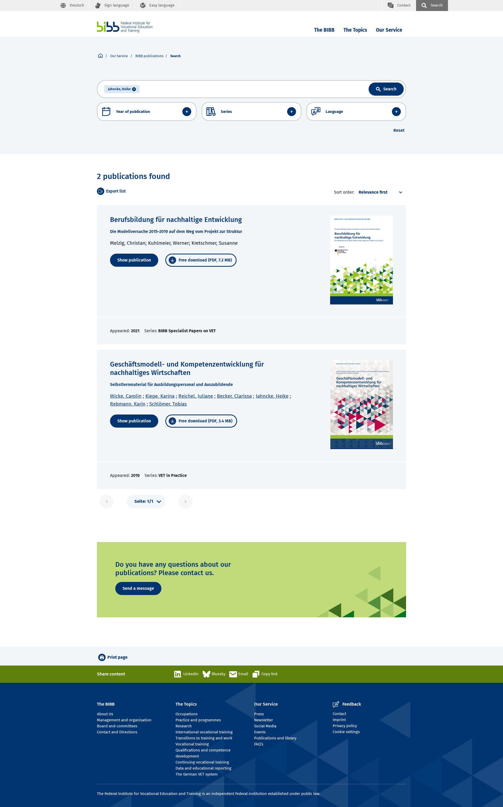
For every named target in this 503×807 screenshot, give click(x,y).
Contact (339, 713)
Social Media (265, 726)
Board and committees (117, 726)
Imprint (339, 719)
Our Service (389, 30)
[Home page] (100, 56)
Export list (116, 191)
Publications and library (275, 738)
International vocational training (204, 732)
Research (184, 726)
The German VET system (197, 774)
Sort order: (344, 192)
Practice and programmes (198, 720)
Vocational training (192, 744)
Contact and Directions (117, 732)
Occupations (187, 714)
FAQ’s (258, 744)
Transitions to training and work (204, 738)
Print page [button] (117, 657)
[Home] (124, 27)
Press (259, 714)
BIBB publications (149, 56)
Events (260, 732)
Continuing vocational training (202, 762)
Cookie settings (346, 731)
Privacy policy (345, 725)
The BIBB (324, 30)
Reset (398, 130)
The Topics (355, 30)
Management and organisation (124, 720)
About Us (105, 714)
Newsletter (263, 720)
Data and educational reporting (203, 768)
